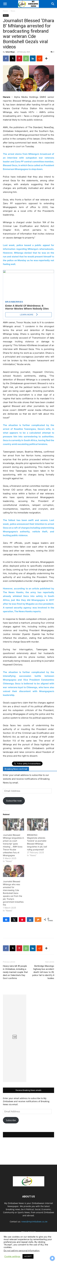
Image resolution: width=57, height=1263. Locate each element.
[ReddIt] (39, 58)
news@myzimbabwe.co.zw (34, 1221)
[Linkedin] (33, 58)
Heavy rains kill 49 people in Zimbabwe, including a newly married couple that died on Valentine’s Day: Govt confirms (15, 972)
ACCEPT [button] (28, 1256)
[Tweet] (14, 919)
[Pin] (22, 919)
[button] (5, 4)
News (13, 11)
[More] (46, 58)
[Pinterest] (19, 58)
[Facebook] (6, 58)
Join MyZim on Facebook (28, 1135)
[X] (12, 58)
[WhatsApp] (26, 58)
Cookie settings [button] (12, 1256)
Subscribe (11, 1120)
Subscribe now (14, 800)
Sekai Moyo (10, 52)
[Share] (6, 919)
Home (5, 11)
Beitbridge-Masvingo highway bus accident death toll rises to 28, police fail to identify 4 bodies (43, 972)
